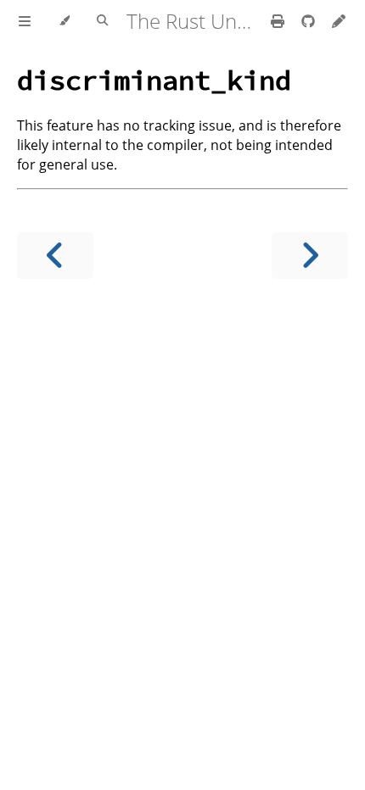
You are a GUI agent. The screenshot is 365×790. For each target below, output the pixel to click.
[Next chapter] (310, 255)
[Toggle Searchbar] (102, 21)
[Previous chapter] (55, 255)
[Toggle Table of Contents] (24, 21)
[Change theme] (64, 21)
